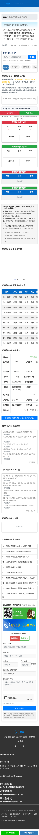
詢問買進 (14, 638)
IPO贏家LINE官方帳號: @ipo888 (11, 776)
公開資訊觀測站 (15, 814)
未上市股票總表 (22, 737)
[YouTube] (23, 746)
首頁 (5, 17)
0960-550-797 (4, 762)
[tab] (20, 546)
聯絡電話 (6, 652)
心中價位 (6, 661)
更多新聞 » (32, 462)
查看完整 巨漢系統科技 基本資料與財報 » (19, 418)
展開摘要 (7, 434)
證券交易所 (27, 814)
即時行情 (13, 45)
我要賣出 (29, 113)
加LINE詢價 (10, 833)
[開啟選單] (36, 4)
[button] (19, 546)
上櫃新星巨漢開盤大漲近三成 (12, 432)
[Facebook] (15, 746)
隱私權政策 (13, 820)
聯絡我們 (32, 737)
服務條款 (21, 820)
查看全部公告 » (31, 511)
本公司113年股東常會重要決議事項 (14, 505)
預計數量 (24, 661)
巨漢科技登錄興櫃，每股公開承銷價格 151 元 (18, 454)
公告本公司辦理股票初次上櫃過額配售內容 (17, 490)
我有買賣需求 (29, 833)
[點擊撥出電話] (19, 625)
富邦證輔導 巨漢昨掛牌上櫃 (12, 449)
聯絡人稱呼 (7, 643)
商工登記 (14, 816)
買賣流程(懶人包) (24, 45)
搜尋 (33, 57)
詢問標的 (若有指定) (10, 670)
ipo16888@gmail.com (7, 754)
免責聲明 (19, 741)
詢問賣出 (24, 638)
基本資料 (15, 67)
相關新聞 (26, 67)
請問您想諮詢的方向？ (20, 633)
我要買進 (10, 113)
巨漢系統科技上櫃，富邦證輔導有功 (15, 437)
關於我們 (11, 737)
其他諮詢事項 (8, 679)
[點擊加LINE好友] (19, 613)
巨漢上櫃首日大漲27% (10, 444)
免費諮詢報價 (19, 708)
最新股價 (6, 67)
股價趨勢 (34, 45)
